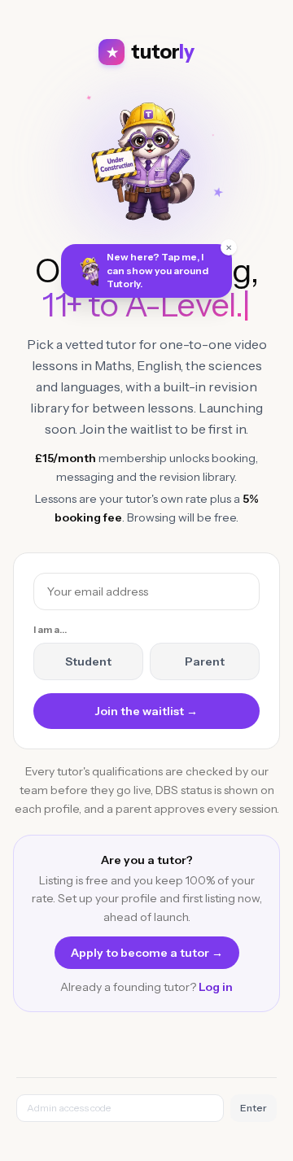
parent (205, 661)
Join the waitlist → (146, 711)
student (88, 661)
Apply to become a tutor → (147, 952)
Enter (253, 1108)
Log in (216, 987)
